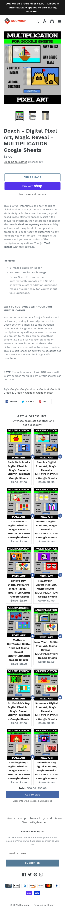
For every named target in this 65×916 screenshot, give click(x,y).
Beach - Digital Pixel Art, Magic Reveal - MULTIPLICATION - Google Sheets (46, 470)
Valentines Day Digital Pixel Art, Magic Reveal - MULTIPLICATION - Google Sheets (46, 770)
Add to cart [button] (32, 794)
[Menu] (59, 21)
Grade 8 (30, 392)
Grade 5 (55, 389)
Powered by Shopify (44, 905)
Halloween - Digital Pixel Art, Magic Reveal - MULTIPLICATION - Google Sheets (46, 588)
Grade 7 (19, 392)
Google (14, 389)
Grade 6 (8, 392)
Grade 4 (44, 389)
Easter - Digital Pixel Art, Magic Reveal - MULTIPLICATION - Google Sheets (46, 529)
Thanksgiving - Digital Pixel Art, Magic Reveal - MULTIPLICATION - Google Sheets (19, 770)
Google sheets (29, 389)
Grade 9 (41, 392)
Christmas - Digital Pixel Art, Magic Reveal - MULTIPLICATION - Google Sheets (19, 529)
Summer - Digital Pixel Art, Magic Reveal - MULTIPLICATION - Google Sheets (46, 711)
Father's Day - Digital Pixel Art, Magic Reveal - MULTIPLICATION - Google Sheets (19, 588)
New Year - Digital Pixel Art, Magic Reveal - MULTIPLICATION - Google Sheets (46, 649)
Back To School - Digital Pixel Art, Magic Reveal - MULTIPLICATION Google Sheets (19, 470)
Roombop (24, 905)
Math (50, 392)
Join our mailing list (32, 831)
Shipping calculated (15, 161)
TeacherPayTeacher (34, 822)
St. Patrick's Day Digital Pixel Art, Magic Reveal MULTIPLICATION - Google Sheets (19, 711)
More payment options (32, 194)
